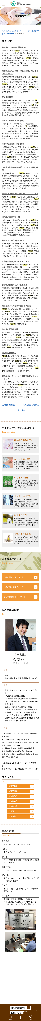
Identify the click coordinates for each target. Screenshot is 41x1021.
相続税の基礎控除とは (11, 217)
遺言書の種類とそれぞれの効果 (14, 285)
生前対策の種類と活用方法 (13, 144)
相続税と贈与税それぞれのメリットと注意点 (20, 194)
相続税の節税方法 (9, 353)
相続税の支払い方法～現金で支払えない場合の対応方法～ (20, 72)
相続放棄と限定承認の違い (13, 240)
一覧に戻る (20, 410)
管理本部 (12, 816)
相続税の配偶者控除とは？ (13, 329)
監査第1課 (13, 786)
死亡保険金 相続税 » (31, 405)
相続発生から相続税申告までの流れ (16, 306)
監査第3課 (13, 796)
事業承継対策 (7, 97)
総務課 (11, 811)
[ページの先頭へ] (37, 1010)
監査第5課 (13, 806)
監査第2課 (13, 791)
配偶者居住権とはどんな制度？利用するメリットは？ (20, 377)
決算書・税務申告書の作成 (13, 121)
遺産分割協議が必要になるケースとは (17, 261)
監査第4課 (13, 801)
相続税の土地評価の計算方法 (14, 47)
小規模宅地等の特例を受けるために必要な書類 (20, 168)
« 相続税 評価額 (8, 405)
